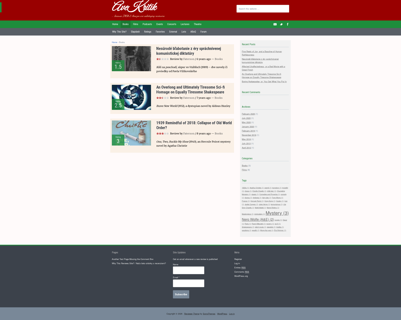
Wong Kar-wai (266, 230)
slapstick (271, 227)
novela (278, 220)
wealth (256, 230)
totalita (280, 227)
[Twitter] (281, 24)
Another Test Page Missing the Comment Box (133, 259)
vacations (246, 230)
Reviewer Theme (191, 313)
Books (219, 59)
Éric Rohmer (280, 230)
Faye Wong (277, 197)
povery (270, 224)
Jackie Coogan (251, 204)
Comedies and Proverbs (269, 194)
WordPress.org (241, 275)
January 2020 (248, 126)
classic (255, 194)
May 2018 (246, 139)
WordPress (222, 313)
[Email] (275, 24)
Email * (176, 277)
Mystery (277, 212)
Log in (237, 263)
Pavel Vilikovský (259, 224)
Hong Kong (270, 201)
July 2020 (246, 118)
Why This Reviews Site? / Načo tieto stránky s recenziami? (139, 263)
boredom (277, 188)
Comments (241, 271)
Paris (248, 224)
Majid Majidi (260, 207)
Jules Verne (264, 204)
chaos (248, 191)
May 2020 (246, 122)
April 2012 (246, 147)
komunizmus (277, 204)
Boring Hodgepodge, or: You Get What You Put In (264, 81)
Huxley (280, 201)
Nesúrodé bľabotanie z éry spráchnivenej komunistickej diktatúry (188, 51)
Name (175, 264)
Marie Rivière (273, 207)
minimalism (259, 214)
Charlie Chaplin (259, 191)
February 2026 (248, 113)
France (246, 201)
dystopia (257, 197)
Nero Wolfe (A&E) (258, 219)
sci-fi (278, 224)
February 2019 (248, 130)
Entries (240, 267)
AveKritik (134, 7)
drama (248, 197)
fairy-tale (266, 197)
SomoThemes (209, 313)
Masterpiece (248, 214)
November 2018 (249, 134)
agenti (268, 188)
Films (244, 169)
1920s (245, 188)
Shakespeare (248, 227)
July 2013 (246, 143)
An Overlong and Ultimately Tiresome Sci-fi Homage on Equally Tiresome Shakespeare (190, 89)
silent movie (260, 227)
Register (238, 259)
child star (271, 191)
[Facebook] (287, 24)
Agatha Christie (257, 188)
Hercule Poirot (257, 201)
